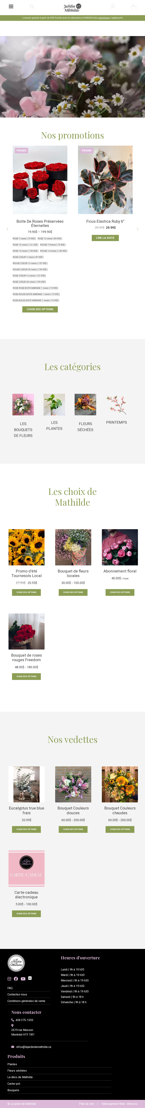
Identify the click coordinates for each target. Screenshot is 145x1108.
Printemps (116, 422)
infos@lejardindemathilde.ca (33, 1047)
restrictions (104, 18)
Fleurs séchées (17, 1070)
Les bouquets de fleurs (23, 430)
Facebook (16, 978)
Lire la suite (40, 237)
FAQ (10, 988)
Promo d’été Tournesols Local (105, 221)
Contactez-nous (17, 994)
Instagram (9, 978)
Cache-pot (13, 1083)
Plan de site (86, 1104)
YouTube (23, 978)
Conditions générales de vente (26, 1001)
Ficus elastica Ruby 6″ (40, 221)
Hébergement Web (113, 1104)
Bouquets (13, 1090)
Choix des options (105, 237)
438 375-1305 (24, 1020)
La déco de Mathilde (20, 1077)
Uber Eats (30, 978)
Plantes (12, 1064)
